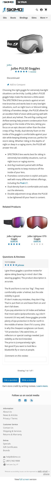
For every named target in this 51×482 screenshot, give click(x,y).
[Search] (38, 10)
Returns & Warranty (12, 434)
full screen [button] (24, 479)
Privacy (6, 418)
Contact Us (8, 427)
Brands (6, 450)
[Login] (42, 10)
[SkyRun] (22, 2)
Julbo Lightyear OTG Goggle (37, 237)
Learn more (42, 386)
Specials (7, 443)
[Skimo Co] (14, 11)
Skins (34, 17)
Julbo (9, 65)
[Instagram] (20, 400)
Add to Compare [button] (17, 84)
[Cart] (47, 10)
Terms (14, 418)
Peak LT (23, 183)
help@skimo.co (13, 456)
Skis (5, 17)
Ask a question (10, 380)
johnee (21, 265)
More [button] (42, 17)
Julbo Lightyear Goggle (14, 237)
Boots (13, 17)
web (40, 471)
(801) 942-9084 (13, 460)
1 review (32, 71)
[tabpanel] (14, 227)
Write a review (28, 380)
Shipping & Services (12, 431)
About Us (7, 411)
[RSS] (31, 400)
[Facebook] (25, 400)
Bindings (24, 17)
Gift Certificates (10, 447)
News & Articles (10, 415)
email (45, 471)
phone (46, 474)
